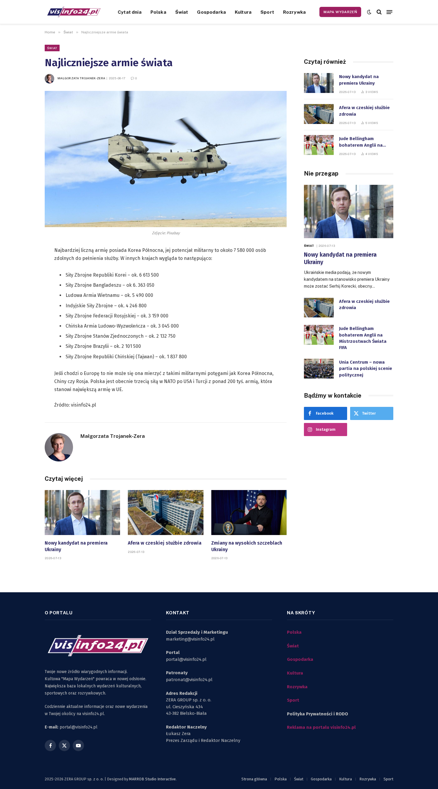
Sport (267, 12)
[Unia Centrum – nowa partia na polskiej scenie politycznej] (319, 369)
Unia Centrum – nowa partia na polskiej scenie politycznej (365, 368)
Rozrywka (294, 12)
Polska (158, 12)
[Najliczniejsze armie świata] (166, 159)
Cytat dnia (130, 12)
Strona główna (254, 779)
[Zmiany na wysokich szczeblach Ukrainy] (249, 512)
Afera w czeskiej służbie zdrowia (164, 543)
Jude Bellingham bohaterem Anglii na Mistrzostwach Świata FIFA (362, 142)
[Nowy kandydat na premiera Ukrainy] (82, 512)
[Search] (379, 12)
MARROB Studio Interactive (152, 779)
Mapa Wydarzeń (340, 12)
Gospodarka (211, 12)
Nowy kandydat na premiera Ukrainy (76, 546)
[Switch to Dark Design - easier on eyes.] (369, 12)
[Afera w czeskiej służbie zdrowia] (165, 512)
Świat (181, 12)
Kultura (243, 12)
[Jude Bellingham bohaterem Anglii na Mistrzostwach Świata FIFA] (319, 145)
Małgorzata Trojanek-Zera (81, 78)
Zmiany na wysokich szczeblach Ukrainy (246, 546)
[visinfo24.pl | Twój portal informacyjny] (74, 12)
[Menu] (389, 12)
